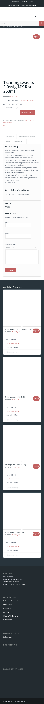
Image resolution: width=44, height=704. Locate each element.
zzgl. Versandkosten (27, 100)
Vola (4, 126)
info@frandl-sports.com (28, 5)
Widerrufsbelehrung (10, 616)
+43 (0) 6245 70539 (13, 5)
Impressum (7, 608)
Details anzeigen (13, 352)
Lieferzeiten (7, 620)
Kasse (31, 2)
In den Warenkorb (27, 112)
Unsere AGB (7, 604)
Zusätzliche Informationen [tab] (27, 136)
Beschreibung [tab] (10, 136)
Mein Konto (15, 2)
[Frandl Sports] (18, 16)
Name (7, 222)
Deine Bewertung (11, 244)
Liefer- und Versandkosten (12, 601)
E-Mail (7, 233)
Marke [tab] (8, 141)
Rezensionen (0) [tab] (19, 141)
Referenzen (7, 637)
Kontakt (24, 2)
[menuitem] (15, 1)
